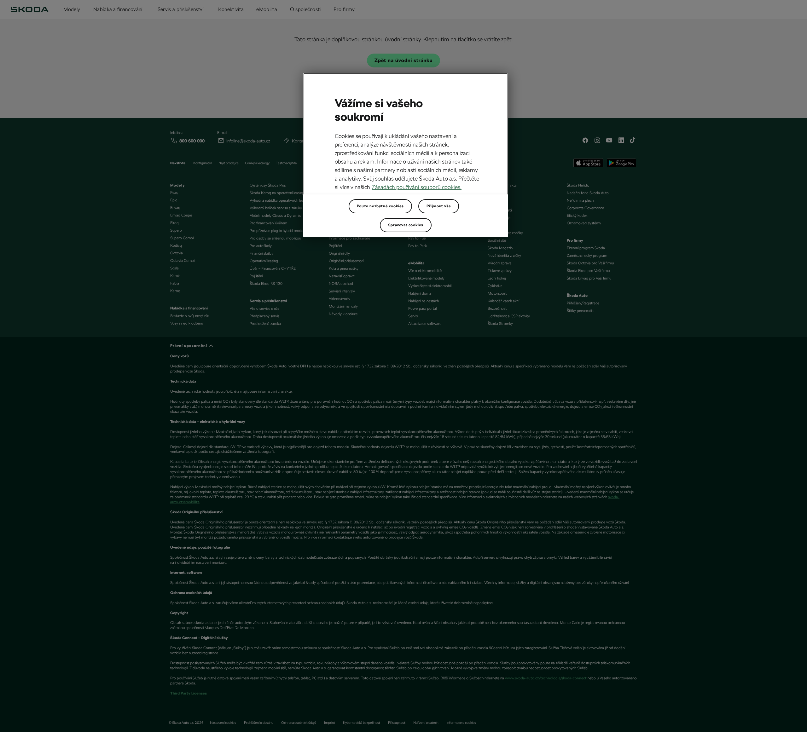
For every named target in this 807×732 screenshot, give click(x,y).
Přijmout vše (439, 206)
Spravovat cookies (405, 225)
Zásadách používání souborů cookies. (417, 187)
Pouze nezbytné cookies (380, 206)
